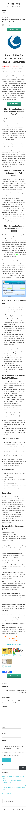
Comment (4, 706)
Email (4, 734)
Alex (11, 25)
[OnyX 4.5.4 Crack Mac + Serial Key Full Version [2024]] (7, 661)
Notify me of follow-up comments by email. (14, 752)
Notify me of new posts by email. (11, 756)
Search (3, 765)
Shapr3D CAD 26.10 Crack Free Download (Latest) (14, 785)
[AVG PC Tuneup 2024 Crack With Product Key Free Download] (18, 651)
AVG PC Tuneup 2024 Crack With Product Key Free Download (17, 656)
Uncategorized (13, 17)
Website (4, 740)
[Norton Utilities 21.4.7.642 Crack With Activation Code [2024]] (7, 651)
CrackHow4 (14, 3)
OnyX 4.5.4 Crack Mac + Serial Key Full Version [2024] (6, 666)
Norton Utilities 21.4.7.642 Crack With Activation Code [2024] (6, 656)
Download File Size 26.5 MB (14, 644)
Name (4, 727)
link (4, 475)
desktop (18, 254)
